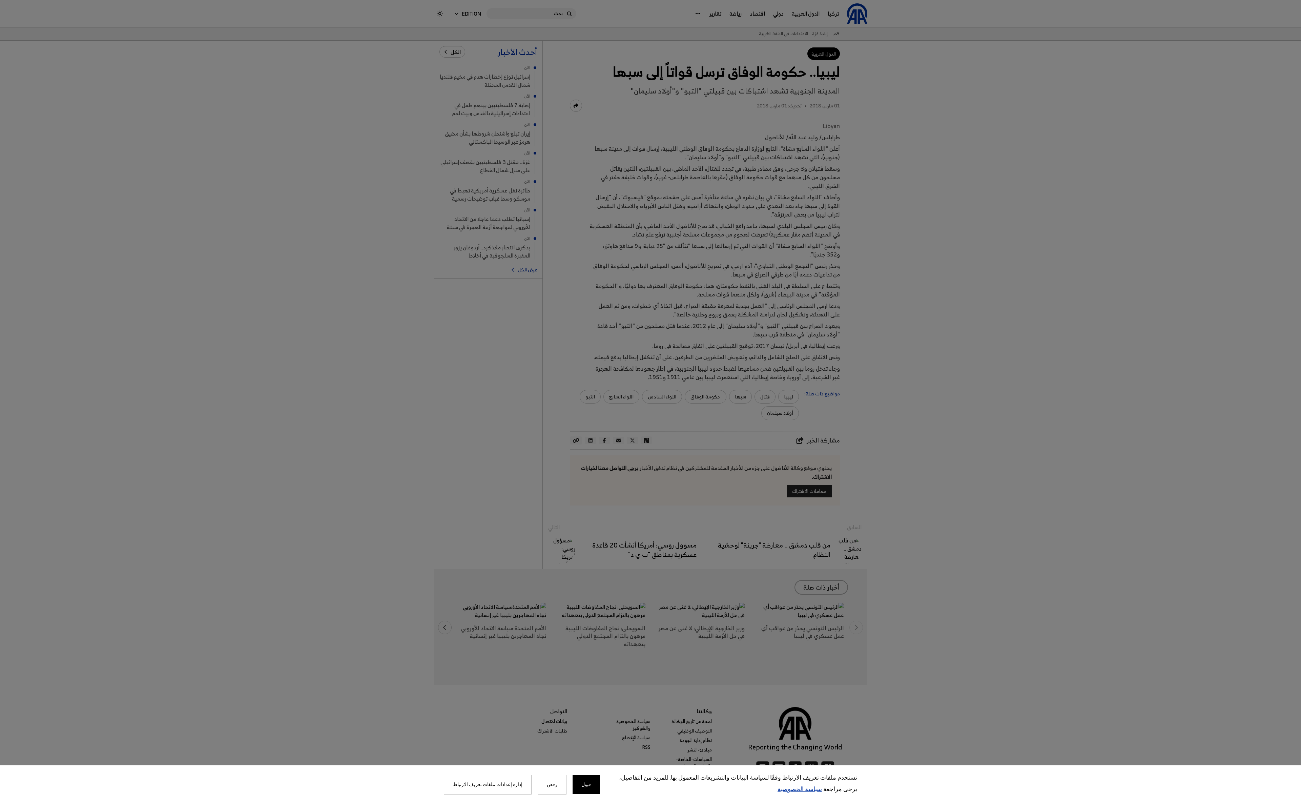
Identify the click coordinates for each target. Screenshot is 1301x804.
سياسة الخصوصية (800, 789)
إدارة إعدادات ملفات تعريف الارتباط (487, 784)
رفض (552, 784)
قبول (586, 784)
